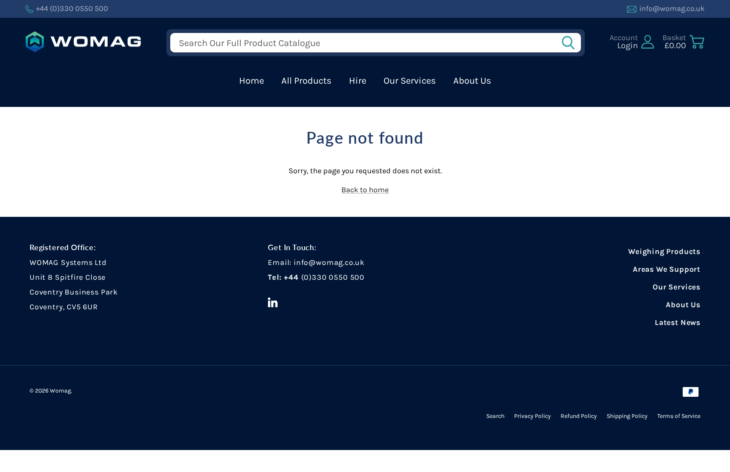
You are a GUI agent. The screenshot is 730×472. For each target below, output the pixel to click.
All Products (306, 80)
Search (495, 416)
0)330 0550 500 (334, 277)
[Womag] (83, 42)
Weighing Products (664, 251)
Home (251, 80)
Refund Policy (579, 416)
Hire (357, 80)
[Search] (571, 42)
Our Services (410, 80)
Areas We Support (666, 269)
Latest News (677, 322)
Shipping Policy (627, 416)
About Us (472, 80)
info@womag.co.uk (329, 262)
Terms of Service (678, 416)
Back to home (365, 189)
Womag (60, 390)
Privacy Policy (532, 416)
